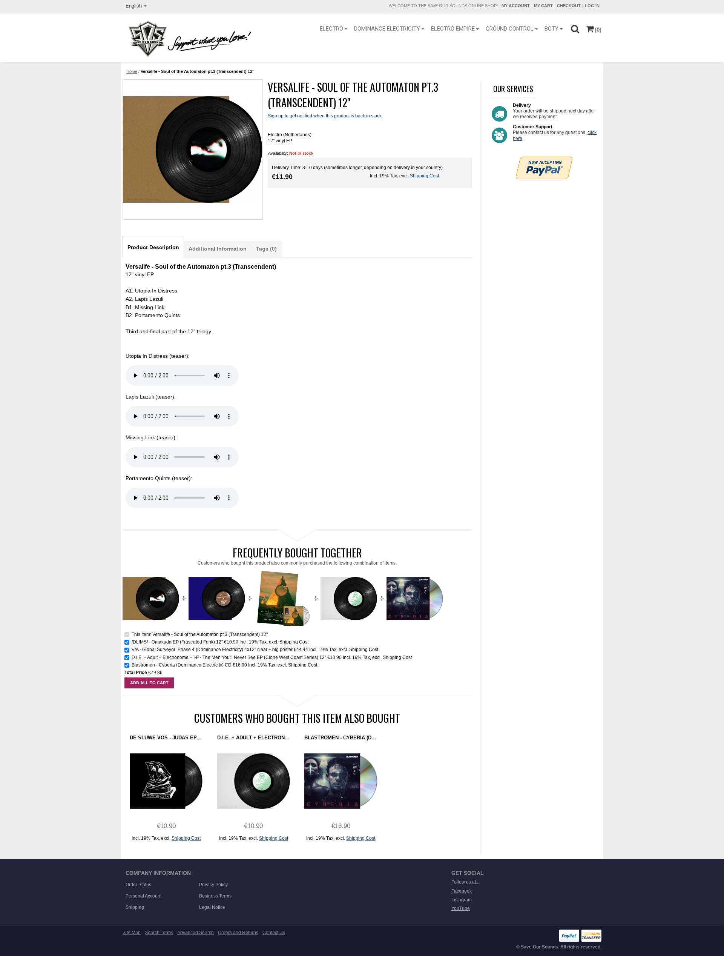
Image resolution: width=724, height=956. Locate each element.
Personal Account (143, 896)
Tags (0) (266, 249)
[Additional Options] (544, 159)
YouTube (460, 908)
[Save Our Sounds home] (188, 39)
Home (131, 71)
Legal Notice (212, 907)
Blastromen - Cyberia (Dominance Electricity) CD (182, 665)
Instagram (461, 899)
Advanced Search (195, 932)
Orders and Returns (238, 932)
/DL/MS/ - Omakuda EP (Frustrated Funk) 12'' (177, 642)
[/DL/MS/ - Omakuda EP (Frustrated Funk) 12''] (217, 573)
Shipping (135, 907)
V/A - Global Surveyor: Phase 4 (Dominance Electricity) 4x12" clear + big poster (212, 649)
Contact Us (273, 932)
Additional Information (218, 249)
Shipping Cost (424, 176)
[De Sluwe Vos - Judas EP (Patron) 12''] (166, 781)
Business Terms (215, 896)
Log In (592, 5)
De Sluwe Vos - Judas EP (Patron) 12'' (166, 737)
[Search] (575, 28)
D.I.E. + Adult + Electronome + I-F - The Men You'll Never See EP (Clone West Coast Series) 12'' (229, 657)
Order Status (138, 884)
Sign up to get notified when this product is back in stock (325, 116)
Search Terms (159, 932)
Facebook (461, 891)
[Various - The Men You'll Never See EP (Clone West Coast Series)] (349, 573)
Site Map (132, 932)
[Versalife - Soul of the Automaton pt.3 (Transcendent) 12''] (192, 149)
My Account (516, 5)
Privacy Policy (213, 884)
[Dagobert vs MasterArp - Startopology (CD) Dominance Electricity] (415, 573)
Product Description (153, 247)
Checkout (569, 5)
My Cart (543, 5)
